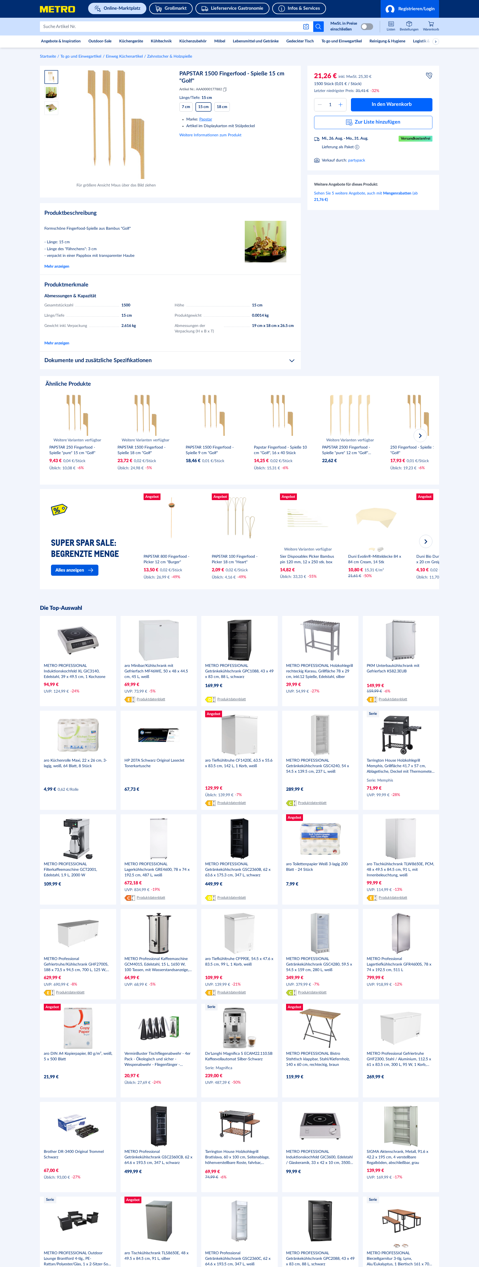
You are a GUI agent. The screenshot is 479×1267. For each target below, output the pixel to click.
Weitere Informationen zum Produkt (210, 135)
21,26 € (325, 76)
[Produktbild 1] (51, 77)
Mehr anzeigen (56, 266)
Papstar (205, 119)
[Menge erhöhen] (340, 104)
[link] (431, 26)
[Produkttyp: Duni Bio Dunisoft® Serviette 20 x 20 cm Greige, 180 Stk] (436, 549)
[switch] (367, 26)
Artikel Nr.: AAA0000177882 (200, 89)
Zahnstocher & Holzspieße (169, 56)
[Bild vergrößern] (116, 124)
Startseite (48, 56)
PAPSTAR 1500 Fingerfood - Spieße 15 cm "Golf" (231, 77)
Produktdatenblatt (151, 699)
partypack (356, 160)
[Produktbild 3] (51, 108)
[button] (410, 9)
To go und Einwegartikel (80, 56)
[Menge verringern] (319, 104)
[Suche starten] (318, 26)
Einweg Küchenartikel (124, 56)
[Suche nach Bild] (307, 26)
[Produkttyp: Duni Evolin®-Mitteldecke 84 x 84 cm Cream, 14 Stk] (372, 549)
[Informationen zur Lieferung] (357, 147)
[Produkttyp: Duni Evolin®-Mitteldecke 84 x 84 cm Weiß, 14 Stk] (380, 549)
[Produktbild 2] (51, 92)
